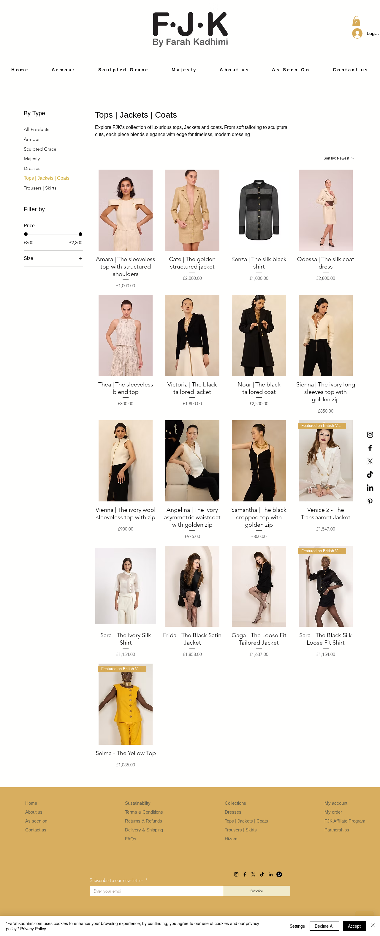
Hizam (231, 838)
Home (31, 803)
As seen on (36, 820)
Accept (354, 926)
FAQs (130, 838)
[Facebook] (370, 448)
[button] (356, 21)
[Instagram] (370, 435)
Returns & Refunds (143, 820)
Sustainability (138, 803)
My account (336, 803)
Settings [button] (297, 926)
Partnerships (336, 829)
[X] (370, 461)
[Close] (372, 926)
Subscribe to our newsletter (119, 880)
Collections (236, 803)
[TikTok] (370, 475)
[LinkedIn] (370, 488)
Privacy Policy (33, 929)
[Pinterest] (370, 502)
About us (33, 812)
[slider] (25, 234)
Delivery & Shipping (144, 829)
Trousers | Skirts (241, 829)
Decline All (324, 926)
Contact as (36, 829)
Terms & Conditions (144, 812)
